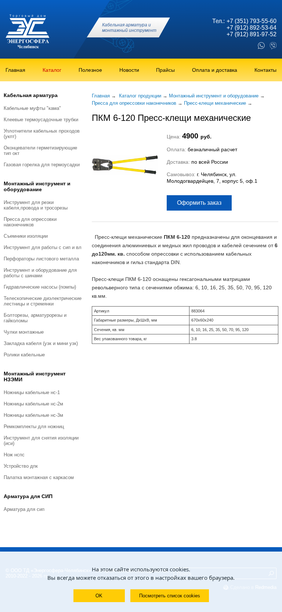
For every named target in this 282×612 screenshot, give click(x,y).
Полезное (90, 70)
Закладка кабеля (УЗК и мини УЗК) (41, 343)
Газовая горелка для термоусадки (42, 164)
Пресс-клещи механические (215, 103)
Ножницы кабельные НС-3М (33, 415)
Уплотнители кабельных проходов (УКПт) (42, 133)
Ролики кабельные (24, 354)
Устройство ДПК (21, 466)
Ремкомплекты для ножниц (34, 426)
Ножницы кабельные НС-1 (32, 392)
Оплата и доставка (214, 70)
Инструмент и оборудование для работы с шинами (40, 272)
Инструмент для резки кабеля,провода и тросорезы (36, 205)
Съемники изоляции (26, 236)
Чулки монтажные (24, 332)
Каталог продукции (140, 96)
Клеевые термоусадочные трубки (41, 119)
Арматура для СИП (28, 496)
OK (98, 595)
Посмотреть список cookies (169, 595)
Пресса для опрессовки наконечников (30, 221)
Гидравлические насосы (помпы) (40, 287)
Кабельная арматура (31, 95)
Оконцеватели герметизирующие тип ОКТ (40, 150)
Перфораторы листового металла (41, 259)
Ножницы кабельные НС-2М (33, 404)
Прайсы (165, 70)
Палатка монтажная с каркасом (39, 477)
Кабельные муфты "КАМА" (32, 108)
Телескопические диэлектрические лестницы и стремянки (43, 301)
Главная (15, 70)
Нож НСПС (14, 454)
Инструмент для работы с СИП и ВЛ (43, 247)
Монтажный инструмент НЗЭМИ (35, 376)
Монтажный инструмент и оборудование (37, 186)
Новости (129, 70)
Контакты (265, 70)
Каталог (52, 70)
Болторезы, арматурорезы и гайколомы (35, 317)
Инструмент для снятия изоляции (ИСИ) (41, 440)
